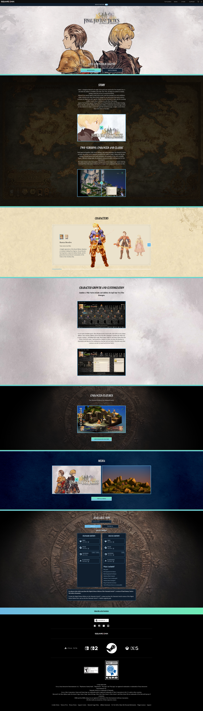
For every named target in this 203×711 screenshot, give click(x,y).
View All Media (101, 498)
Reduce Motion (99, 4)
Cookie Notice (55, 705)
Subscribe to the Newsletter (101, 611)
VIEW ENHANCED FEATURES (101, 439)
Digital (92, 526)
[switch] (106, 4)
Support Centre (82, 705)
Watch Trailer (112, 70)
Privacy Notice (73, 705)
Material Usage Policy (93, 705)
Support (149, 705)
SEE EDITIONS (90, 70)
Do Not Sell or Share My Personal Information (123, 705)
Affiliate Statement (105, 705)
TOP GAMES (167, 2)
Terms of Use (64, 705)
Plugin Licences (141, 705)
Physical (110, 526)
